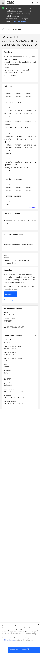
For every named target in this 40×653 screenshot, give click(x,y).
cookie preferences (9, 640)
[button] (38, 625)
